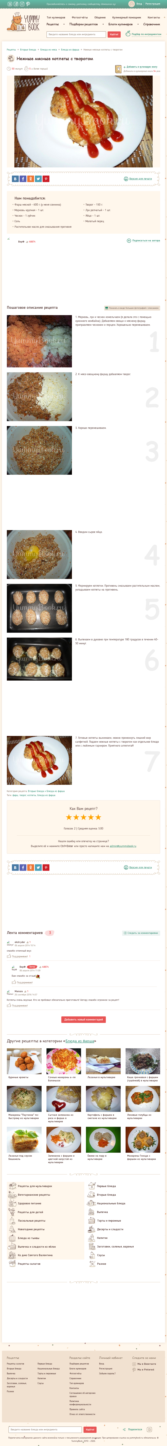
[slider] (83, 817)
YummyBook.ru (23, 22)
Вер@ (21, 242)
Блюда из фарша (56, 791)
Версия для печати (140, 178)
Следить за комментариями (143, 933)
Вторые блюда (36, 791)
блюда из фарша (46, 795)
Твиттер (38, 179)
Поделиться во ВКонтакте (15, 179)
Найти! (114, 34)
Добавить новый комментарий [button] (83, 1019)
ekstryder (20, 942)
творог (22, 795)
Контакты (154, 17)
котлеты (31, 795)
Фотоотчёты (80, 17)
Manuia (19, 991)
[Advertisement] (83, 275)
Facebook (23, 179)
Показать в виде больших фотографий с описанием (134, 308)
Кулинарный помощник (126, 17)
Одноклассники (30, 179)
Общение (100, 17)
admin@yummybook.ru (123, 846)
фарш (15, 795)
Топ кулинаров (56, 17)
